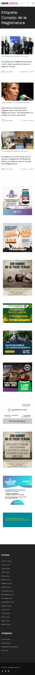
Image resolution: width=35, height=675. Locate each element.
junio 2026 (5, 568)
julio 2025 (5, 609)
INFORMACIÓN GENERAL (12, 56)
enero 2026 (5, 587)
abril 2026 (5, 576)
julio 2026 (5, 565)
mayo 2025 (5, 617)
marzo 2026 (6, 580)
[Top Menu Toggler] (33, 3)
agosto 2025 (6, 606)
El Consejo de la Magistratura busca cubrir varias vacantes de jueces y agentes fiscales (16, 64)
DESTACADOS (8, 102)
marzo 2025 (6, 624)
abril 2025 (5, 621)
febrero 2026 (6, 583)
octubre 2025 (6, 598)
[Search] (28, 3)
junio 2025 (5, 613)
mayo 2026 (5, 572)
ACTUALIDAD (5, 639)
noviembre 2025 (7, 594)
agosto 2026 (6, 561)
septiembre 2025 (7, 602)
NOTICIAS (24, 56)
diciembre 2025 (7, 591)
